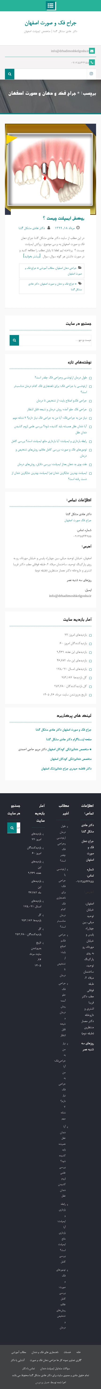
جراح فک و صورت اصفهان (50, 23)
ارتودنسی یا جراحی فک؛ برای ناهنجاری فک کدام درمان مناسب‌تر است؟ (61, 898)
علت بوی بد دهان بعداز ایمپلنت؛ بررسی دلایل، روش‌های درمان (52, 464)
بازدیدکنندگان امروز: (75, 643)
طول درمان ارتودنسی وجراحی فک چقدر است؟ (61, 378)
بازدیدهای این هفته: (75, 652)
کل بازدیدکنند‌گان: (76, 686)
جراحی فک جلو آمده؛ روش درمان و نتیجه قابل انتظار (57, 409)
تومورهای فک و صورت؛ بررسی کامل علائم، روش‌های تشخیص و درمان (61, 1298)
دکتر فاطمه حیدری (80, 769)
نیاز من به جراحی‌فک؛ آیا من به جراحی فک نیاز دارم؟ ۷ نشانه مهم (50, 418)
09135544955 (80, 63)
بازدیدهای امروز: (77, 635)
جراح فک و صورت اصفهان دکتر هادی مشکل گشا (63, 730)
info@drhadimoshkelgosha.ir (70, 51)
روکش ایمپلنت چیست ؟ (63, 219)
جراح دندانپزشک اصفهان (54, 769)
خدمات (67, 1352)
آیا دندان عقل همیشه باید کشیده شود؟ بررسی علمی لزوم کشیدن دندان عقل (62, 1161)
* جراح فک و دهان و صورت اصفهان (58, 284)
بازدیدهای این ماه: (76, 660)
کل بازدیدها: (79, 677)
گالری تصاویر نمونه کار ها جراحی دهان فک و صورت (55, 1360)
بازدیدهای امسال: (77, 669)
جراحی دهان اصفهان (65, 268)
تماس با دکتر (28, 1368)
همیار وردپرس (42, 1382)
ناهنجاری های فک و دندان (44, 1352)
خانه (78, 1352)
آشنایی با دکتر (17, 1360)
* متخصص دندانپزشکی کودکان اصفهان (69, 749)
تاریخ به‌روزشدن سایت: (74, 695)
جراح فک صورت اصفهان (77, 520)
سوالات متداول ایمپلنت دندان (55, 1368)
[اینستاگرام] (91, 74)
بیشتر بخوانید (31, 256)
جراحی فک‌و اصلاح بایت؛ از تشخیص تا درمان (61, 401)
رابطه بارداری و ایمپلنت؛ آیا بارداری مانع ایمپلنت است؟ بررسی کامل (49, 441)
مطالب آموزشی (18, 1352)
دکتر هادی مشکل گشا (32, 228)
